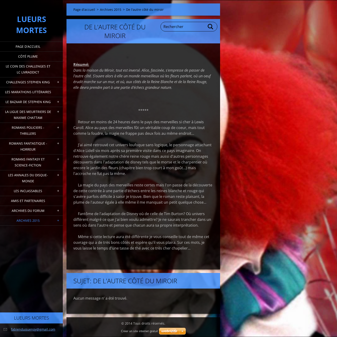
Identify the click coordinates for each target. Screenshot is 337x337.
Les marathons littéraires (28, 92)
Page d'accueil (28, 46)
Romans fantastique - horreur (28, 146)
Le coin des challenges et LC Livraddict (28, 69)
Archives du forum (28, 210)
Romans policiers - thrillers (28, 130)
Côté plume (28, 56)
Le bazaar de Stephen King (28, 102)
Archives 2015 (28, 220)
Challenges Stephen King (28, 82)
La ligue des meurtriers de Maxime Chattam (28, 115)
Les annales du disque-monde (28, 178)
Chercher (211, 26)
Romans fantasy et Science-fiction (28, 162)
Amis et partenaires (28, 201)
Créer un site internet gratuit (139, 331)
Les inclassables (28, 191)
